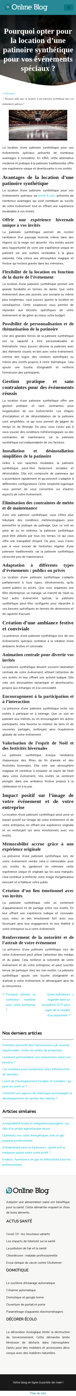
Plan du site (38, 1393)
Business (10, 93)
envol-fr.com (46, 196)
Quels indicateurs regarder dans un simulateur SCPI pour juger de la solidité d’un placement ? (56, 1004)
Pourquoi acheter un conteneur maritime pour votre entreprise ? (21, 1002)
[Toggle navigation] (68, 7)
